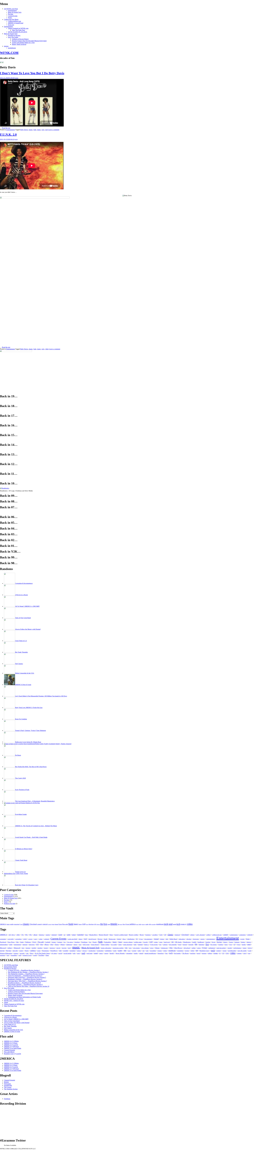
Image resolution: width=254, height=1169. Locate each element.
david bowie (92, 939)
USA (227, 953)
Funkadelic (107, 942)
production (92, 950)
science (16, 953)
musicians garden (118, 948)
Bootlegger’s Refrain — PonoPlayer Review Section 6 (25, 979)
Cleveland (33, 924)
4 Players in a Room (10, 1017)
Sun (166, 953)
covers (30, 939)
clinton (192, 935)
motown (52, 948)
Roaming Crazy (204, 950)
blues (111, 935)
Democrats (112, 939)
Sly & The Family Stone (42, 953)
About (6, 1002)
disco (124, 939)
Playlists (10, 14)
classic (31, 130)
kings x (146, 944)
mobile (34, 948)
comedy (39, 924)
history (225, 942)
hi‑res (213, 942)
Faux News (11, 942)
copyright (11, 939)
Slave (31, 953)
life (101, 924)
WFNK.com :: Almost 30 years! (14, 1000)
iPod (51, 944)
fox (65, 942)
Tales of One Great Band (12, 1021)
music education (106, 948)
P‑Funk (204, 948)
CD (165, 935)
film (17, 942)
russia (224, 950)
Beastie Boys (93, 935)
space (101, 953)
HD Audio (178, 942)
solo (74, 953)
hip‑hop (219, 942)
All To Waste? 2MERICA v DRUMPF (16, 1019)
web (20, 955)
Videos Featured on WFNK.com (18, 28)
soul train (89, 953)
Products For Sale (9, 903)
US (223, 953)
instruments (17, 944)
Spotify (112, 953)
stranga (6, 46)
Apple (8, 924)
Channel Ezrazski (9, 1050)
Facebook (3, 942)
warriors (2, 955)
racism (134, 950)
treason (204, 953)
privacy (143, 924)
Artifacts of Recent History (20, 39)
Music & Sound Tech (14, 12)
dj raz (141, 939)
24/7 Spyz (12, 935)
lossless (220, 944)
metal (109, 924)
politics (133, 924)
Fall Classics (8, 1028)
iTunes (57, 944)
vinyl (244, 953)
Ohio (124, 924)
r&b (150, 924)
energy (203, 939)
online (194, 948)
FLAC (34, 942)
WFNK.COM (9, 52)
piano (244, 948)
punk (114, 950)
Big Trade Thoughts (10, 1026)
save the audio (242, 950)
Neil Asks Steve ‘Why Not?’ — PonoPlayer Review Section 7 (27, 981)
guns (160, 942)
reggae (160, 950)
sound (174, 924)
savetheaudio (232, 950)
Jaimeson (69, 944)
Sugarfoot (161, 953)
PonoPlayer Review (14, 35)
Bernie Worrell (103, 935)
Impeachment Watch (10, 967)
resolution (180, 950)
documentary (148, 939)
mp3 (69, 948)
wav (8, 955)
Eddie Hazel (173, 939)
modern (40, 948)
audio (12, 924)
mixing (28, 948)
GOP (83, 924)
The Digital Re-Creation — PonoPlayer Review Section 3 (26, 974)
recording (153, 924)
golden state (138, 942)
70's (22, 935)
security (22, 953)
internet (25, 944)
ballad (74, 935)
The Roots (185, 953)
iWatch (62, 944)
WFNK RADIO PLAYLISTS (17, 32)
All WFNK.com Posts (11, 9)
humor (243, 942)
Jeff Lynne (86, 944)
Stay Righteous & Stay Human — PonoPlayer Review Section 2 (28, 972)
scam (249, 950)
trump (183, 924)
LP (234, 944)
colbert (208, 935)
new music (136, 948)
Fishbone (28, 942)
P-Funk (127, 924)
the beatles (177, 953)
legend (185, 944)
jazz (80, 944)
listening (201, 944)
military (10, 948)
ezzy (16, 139)
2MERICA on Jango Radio (12, 1048)
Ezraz (60, 924)
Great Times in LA (10, 1024)
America (41, 935)
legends (191, 944)
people (230, 948)
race (129, 950)
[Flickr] (3, 62)
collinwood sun (217, 935)
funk (34, 130)
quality (147, 924)
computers (242, 935)
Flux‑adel (41, 942)
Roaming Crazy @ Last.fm (12, 1053)
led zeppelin (173, 944)
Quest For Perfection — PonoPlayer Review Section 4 (25, 975)
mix (23, 948)
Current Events (12, 16)
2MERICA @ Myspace (11, 1046)
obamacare (164, 948)
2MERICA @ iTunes (10, 1043)
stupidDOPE (8, 1085)
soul (46, 130)
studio (136, 953)
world (35, 955)
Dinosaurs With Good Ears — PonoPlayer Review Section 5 (27, 977)
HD (172, 942)
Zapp (47, 955)
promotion (100, 950)
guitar (156, 942)
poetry (21, 950)
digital (52, 924)
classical (177, 935)
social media (67, 953)
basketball (17, 924)
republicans (159, 924)
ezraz (16, 78)
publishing (108, 950)
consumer (3, 939)
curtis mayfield (72, 939)
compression (234, 935)
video (47, 349)
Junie (120, 944)
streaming (129, 953)
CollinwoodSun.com (14, 21)
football (47, 942)
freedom (77, 942)
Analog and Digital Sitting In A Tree (23, 42)
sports (106, 953)
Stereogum (7, 1084)
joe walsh (114, 944)
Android (54, 935)
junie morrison (127, 944)
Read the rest (6, 128)
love (230, 944)
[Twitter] (1, 62)
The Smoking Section (11, 1089)
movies (64, 948)
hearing (208, 942)
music (39, 130)
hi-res (87, 924)
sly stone (54, 953)
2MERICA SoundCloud (15, 23)
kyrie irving (154, 944)
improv (249, 942)
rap (143, 950)
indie (10, 944)
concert (45, 924)
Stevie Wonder (120, 953)
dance (80, 939)
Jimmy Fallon (105, 944)
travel (198, 953)
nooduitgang (12, 48)
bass (86, 935)
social (60, 953)
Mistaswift (17, 948)
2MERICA (3, 924)
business (148, 935)
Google (145, 942)
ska (27, 953)
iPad (41, 944)
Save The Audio (13, 37)
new (130, 948)
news (121, 924)
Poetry (10, 17)
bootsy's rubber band (120, 935)
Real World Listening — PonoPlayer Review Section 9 (25, 984)
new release (145, 948)
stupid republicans (150, 953)
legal (179, 944)
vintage (239, 953)
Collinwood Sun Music (11, 19)
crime (40, 939)
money (46, 948)
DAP (85, 939)
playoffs (15, 950)
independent (4, 944)
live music (213, 944)
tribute (210, 953)
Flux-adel (65, 924)
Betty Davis (24, 130)
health (194, 942)
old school (187, 948)
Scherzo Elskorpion (6, 953)
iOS (95, 924)
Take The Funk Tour (18, 30)
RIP (197, 950)
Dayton (100, 939)
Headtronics (187, 942)
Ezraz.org (11, 25)
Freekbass (84, 942)
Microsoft (3, 948)
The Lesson (7, 1087)
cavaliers (155, 935)
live (105, 924)
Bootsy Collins (133, 935)
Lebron (98, 924)
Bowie (142, 935)
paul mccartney (221, 948)
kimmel (140, 944)
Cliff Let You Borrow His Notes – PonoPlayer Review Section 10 (28, 986)
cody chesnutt (200, 935)
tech (178, 924)
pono (137, 924)
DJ (137, 939)
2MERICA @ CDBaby (11, 1041)
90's (30, 935)
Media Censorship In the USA (13, 1030)
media (244, 944)
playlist (2, 950)
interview (32, 944)
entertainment (210, 939)
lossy (226, 944)
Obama (157, 948)
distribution (130, 939)
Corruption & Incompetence (13, 1015)
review (187, 950)
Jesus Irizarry (95, 944)
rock (43, 130)
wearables (14, 955)
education (182, 939)
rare (147, 950)
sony (78, 953)
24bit (18, 935)
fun (90, 942)
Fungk (95, 942)
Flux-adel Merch (9, 1052)
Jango (75, 944)
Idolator (6, 1082)
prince (79, 950)
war (249, 953)
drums (162, 939)
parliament (211, 948)
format (54, 942)
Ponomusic (45, 950)
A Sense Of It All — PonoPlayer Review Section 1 (24, 970)
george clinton (128, 942)
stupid (141, 953)
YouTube (41, 955)
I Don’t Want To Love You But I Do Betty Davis (32, 73)
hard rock (167, 942)
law (160, 944)
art (64, 935)
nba (118, 924)
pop (140, 924)
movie (58, 948)
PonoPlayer (54, 950)
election (188, 939)
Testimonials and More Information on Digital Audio (24, 997)
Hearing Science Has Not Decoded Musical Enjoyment (29, 41)
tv (186, 924)
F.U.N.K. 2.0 (8, 134)
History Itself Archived (19, 44)
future (80, 924)
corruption (18, 939)
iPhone (47, 944)
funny (76, 924)
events (242, 939)
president (72, 950)
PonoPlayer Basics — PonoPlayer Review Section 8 (24, 983)
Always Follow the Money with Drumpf (16, 1022)
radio (139, 950)
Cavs (21, 924)
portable (65, 950)
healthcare (201, 942)
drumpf (56, 924)
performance (237, 948)
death (105, 939)
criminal (46, 939)
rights (192, 950)
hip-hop (91, 924)
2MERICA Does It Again (12, 1031)
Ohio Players (178, 948)
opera (199, 948)
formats (59, 942)
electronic (196, 939)
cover (49, 924)
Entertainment (12, 10)
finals (22, 942)
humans (237, 942)
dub (167, 939)
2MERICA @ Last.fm (11, 1045)
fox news (70, 942)
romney (218, 950)
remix (165, 950)
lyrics (238, 944)
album (35, 935)
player (250, 948)
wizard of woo (27, 955)
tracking (192, 953)
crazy (35, 939)
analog (48, 935)
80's (26, 935)
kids (135, 944)
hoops (231, 942)
